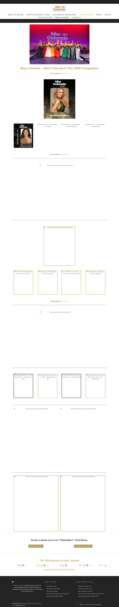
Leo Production (64, 73)
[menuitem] (15, 14)
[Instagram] (61, 604)
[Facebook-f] (58, 604)
